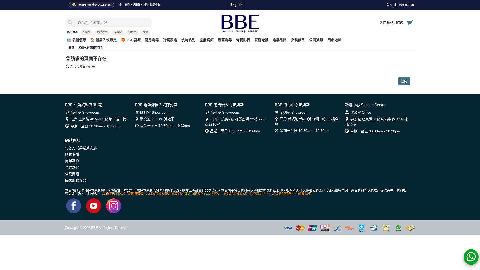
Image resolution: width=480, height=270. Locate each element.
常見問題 (72, 174)
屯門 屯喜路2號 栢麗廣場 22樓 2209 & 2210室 (236, 121)
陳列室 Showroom (85, 112)
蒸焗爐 (86, 32)
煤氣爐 (118, 32)
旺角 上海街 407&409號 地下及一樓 (98, 119)
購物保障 (72, 154)
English (236, 5)
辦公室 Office (360, 112)
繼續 (404, 81)
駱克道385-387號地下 (157, 119)
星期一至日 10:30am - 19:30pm (95, 126)
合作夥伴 (72, 168)
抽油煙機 (102, 32)
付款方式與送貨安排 (81, 148)
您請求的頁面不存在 (90, 47)
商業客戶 (72, 161)
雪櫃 (145, 32)
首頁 (71, 47)
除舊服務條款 (75, 180)
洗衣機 (132, 32)
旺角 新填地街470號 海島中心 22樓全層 (306, 121)
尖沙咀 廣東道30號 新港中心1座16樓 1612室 (376, 121)
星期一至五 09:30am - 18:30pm (375, 131)
